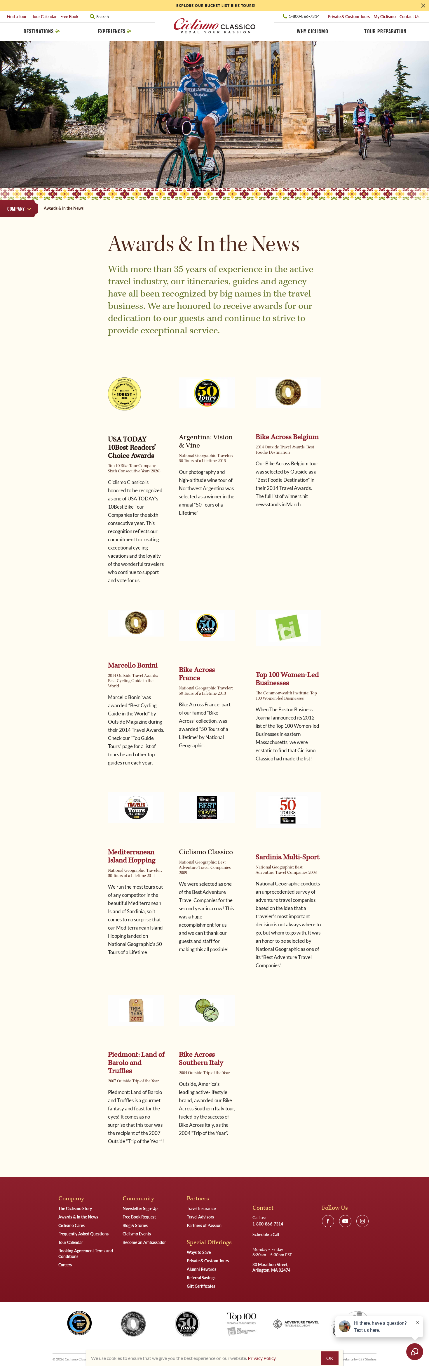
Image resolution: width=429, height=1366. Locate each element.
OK (329, 1358)
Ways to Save (199, 1252)
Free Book (69, 16)
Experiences (112, 31)
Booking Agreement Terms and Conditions (85, 1253)
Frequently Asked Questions (83, 1234)
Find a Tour (17, 16)
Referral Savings (201, 1277)
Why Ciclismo (312, 31)
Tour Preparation (385, 31)
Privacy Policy (261, 1358)
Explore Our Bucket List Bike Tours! (216, 5)
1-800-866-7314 (304, 16)
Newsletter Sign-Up (140, 1208)
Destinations (39, 31)
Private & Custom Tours (349, 16)
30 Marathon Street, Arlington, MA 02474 (271, 1267)
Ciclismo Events (137, 1234)
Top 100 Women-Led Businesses (287, 679)
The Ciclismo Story (75, 1208)
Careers (65, 1265)
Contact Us (409, 16)
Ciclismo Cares (71, 1225)
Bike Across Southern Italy (201, 1058)
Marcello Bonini (133, 665)
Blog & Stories (135, 1225)
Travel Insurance (201, 1208)
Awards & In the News (78, 1217)
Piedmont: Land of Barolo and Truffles (136, 1063)
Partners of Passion (204, 1225)
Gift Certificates (201, 1286)
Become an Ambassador (144, 1242)
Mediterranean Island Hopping (131, 856)
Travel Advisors (200, 1217)
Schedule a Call (265, 1234)
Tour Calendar (44, 16)
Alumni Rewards (201, 1269)
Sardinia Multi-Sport (288, 857)
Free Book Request (139, 1217)
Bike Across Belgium (287, 437)
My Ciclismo (385, 16)
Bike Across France (197, 674)
